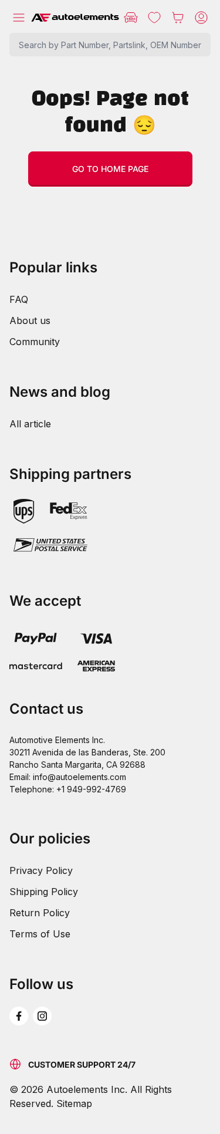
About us (29, 320)
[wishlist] (154, 17)
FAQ (18, 299)
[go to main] (75, 17)
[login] (201, 17)
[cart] (177, 17)
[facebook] (18, 1016)
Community (34, 341)
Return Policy (39, 913)
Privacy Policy (41, 870)
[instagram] (42, 1016)
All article (30, 424)
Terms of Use (39, 934)
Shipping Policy (43, 891)
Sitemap (74, 1103)
